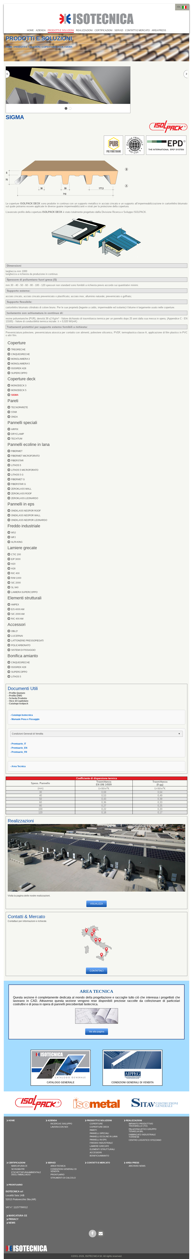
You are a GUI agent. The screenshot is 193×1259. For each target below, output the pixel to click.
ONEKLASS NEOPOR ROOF (26, 510)
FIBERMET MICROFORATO (25, 456)
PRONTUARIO (15, 1185)
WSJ (13, 532)
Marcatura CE (19, 1166)
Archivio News (137, 1166)
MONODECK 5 (18, 390)
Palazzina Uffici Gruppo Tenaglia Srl (142, 1130)
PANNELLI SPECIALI (99, 1133)
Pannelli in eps (21, 504)
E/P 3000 (16, 559)
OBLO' (14, 631)
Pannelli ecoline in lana (29, 444)
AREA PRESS (159, 30)
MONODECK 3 (18, 385)
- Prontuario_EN (18, 748)
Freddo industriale (24, 526)
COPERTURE (96, 1124)
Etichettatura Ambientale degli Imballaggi (26, 1173)
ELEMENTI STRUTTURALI (102, 1149)
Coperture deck (21, 378)
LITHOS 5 (16, 465)
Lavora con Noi (59, 1127)
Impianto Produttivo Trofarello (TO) (141, 1125)
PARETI (93, 1130)
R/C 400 (15, 573)
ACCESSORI (96, 1152)
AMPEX (15, 604)
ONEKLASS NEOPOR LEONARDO (29, 520)
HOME (30, 30)
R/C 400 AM (17, 618)
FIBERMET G (18, 479)
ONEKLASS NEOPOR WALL (26, 515)
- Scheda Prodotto (17, 698)
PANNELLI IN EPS (98, 1140)
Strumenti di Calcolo (63, 1178)
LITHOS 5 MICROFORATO (24, 470)
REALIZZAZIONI (84, 30)
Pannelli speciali (22, 422)
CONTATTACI (96, 970)
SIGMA (69, 47)
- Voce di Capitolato (18, 701)
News (11, 1222)
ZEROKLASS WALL (21, 489)
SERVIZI (118, 30)
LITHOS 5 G (17, 474)
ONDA (14, 417)
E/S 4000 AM (17, 609)
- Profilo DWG (15, 695)
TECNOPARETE (19, 407)
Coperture (17, 342)
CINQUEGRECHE (20, 354)
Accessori (16, 624)
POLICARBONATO (20, 645)
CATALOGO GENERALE (60, 1082)
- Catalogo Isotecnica (21, 715)
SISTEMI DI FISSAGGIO (23, 650)
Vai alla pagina (96, 1031)
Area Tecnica (58, 1166)
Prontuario (57, 1174)
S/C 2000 (16, 582)
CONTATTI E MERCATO (137, 30)
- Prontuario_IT (18, 743)
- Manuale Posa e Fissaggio (24, 719)
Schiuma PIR (18, 1169)
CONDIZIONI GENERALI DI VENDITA (132, 1082)
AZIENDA (41, 30)
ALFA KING (16, 542)
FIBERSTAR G (18, 484)
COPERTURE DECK (53, 47)
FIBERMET (16, 451)
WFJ (13, 537)
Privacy (13, 1219)
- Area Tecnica (18, 766)
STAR (14, 412)
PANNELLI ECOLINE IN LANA (103, 1136)
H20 (13, 564)
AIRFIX (14, 429)
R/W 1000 (16, 578)
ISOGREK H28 (18, 368)
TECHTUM (16, 438)
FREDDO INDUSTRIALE (101, 1143)
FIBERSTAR (17, 460)
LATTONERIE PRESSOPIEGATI (27, 640)
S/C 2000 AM (18, 614)
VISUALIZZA (96, 903)
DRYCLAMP (17, 434)
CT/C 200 (16, 554)
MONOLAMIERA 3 (20, 359)
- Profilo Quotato (16, 693)
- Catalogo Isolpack (18, 703)
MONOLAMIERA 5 (20, 363)
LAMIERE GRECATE (99, 1146)
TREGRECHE (18, 349)
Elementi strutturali (24, 598)
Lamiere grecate (22, 547)
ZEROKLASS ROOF (21, 493)
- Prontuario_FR (18, 752)
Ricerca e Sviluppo (61, 1124)
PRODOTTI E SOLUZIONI (61, 30)
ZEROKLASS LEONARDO (24, 498)
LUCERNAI (17, 636)
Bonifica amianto (23, 655)
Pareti (13, 400)
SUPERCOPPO (19, 373)
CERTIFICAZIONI (103, 30)
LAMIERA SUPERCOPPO (24, 592)
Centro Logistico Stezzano (145, 1140)
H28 (13, 568)
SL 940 (14, 587)
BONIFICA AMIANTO (99, 1156)
